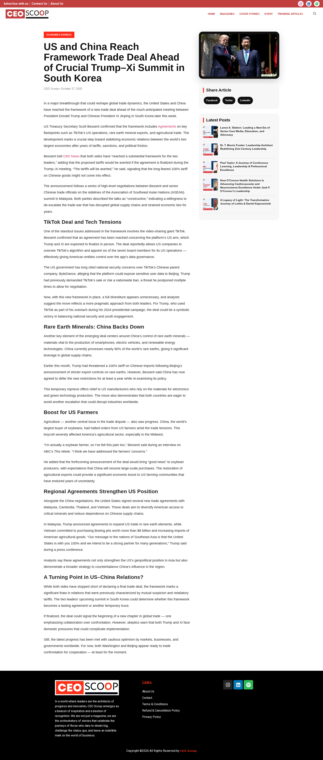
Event (268, 14)
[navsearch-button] (314, 14)
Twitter (229, 100)
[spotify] (317, 4)
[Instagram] (301, 4)
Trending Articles (290, 14)
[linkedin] (309, 4)
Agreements (167, 126)
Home (211, 14)
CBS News (71, 156)
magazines (227, 14)
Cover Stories (249, 14)
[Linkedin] (238, 684)
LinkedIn (245, 100)
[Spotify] (248, 684)
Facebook (212, 100)
